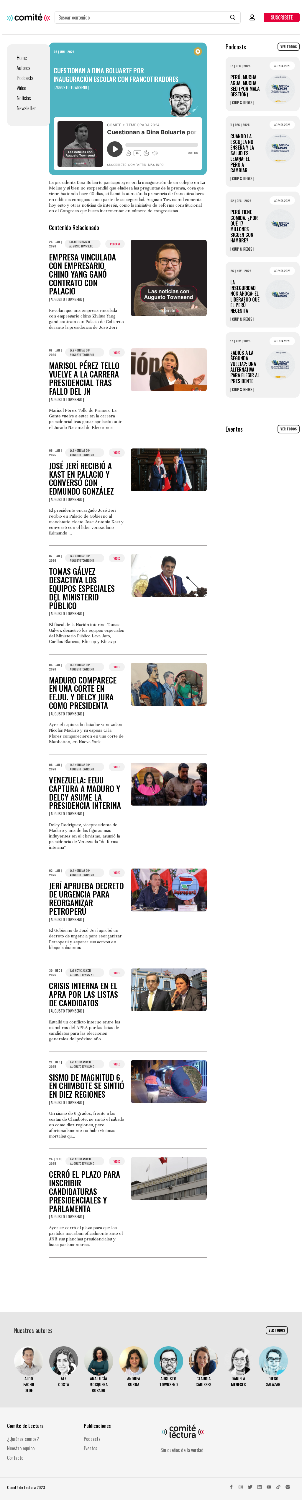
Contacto (15, 1457)
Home (22, 57)
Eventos (90, 1448)
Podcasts (25, 78)
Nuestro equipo (21, 1448)
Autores (23, 68)
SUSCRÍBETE (282, 17)
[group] (28, 1369)
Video (21, 88)
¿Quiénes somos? (23, 1438)
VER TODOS (288, 46)
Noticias (24, 98)
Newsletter (26, 108)
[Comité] (28, 17)
